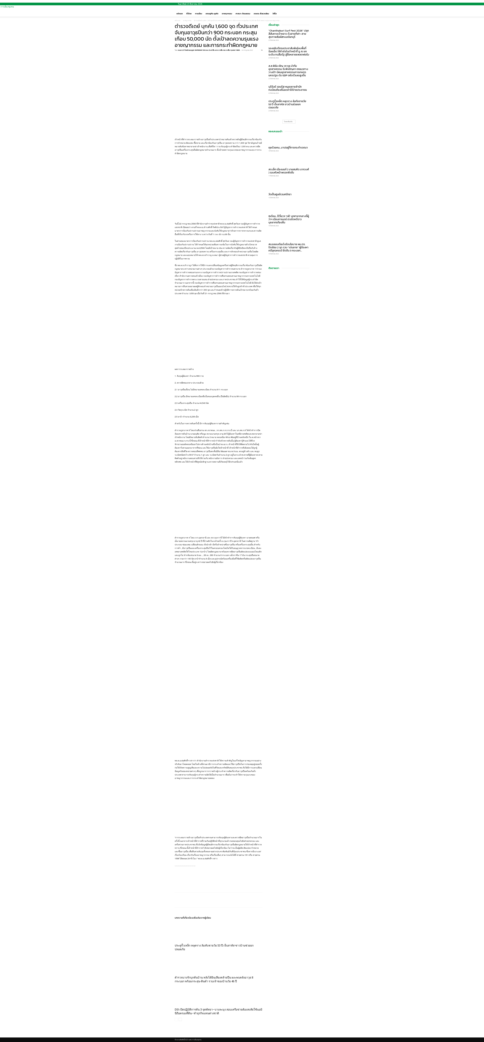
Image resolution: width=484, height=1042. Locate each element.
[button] (306, 11)
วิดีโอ (275, 13)
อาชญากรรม (227, 13)
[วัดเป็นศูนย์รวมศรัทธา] (288, 186)
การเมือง (198, 13)
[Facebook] (177, 55)
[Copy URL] (188, 55)
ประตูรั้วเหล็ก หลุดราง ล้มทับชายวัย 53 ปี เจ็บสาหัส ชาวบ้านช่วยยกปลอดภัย (287, 104)
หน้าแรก (179, 13)
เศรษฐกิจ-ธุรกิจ (212, 13)
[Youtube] (177, 1036)
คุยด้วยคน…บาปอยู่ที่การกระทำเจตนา (288, 147)
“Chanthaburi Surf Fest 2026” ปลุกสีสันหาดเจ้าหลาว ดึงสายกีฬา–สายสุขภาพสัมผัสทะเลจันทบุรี (288, 34)
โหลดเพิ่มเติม (288, 121)
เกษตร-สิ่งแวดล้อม (261, 13)
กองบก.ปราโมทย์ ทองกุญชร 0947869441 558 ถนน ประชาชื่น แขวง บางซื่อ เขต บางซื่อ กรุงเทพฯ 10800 (209, 50)
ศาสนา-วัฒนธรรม (243, 13)
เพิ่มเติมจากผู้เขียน (202, 918)
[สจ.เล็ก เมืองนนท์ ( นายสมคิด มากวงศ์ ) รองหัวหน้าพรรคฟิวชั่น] (288, 161)
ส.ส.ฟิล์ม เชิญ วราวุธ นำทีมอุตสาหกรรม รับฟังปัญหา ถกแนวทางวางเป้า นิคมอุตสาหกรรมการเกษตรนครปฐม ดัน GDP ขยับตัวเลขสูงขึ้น (288, 70)
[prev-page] (176, 1019)
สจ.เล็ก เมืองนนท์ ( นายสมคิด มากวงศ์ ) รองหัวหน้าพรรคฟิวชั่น (288, 170)
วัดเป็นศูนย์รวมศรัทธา (280, 194)
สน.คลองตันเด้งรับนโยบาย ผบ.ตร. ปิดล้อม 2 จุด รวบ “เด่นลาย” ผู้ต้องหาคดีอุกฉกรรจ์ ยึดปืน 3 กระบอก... (288, 247)
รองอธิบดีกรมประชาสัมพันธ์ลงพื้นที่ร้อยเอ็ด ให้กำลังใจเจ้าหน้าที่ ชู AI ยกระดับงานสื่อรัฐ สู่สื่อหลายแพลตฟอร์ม (288, 51)
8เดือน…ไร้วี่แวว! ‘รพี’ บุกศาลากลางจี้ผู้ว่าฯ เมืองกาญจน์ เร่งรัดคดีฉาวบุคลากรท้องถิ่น (288, 219)
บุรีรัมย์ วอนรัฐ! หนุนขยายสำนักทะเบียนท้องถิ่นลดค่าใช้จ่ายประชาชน (287, 88)
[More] (194, 55)
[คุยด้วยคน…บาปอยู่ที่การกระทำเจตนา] (288, 139)
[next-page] (180, 1019)
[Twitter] (183, 55)
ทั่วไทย (189, 13)
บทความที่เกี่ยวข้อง (184, 918)
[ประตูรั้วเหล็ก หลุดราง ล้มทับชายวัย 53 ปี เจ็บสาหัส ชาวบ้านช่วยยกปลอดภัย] (218, 930)
